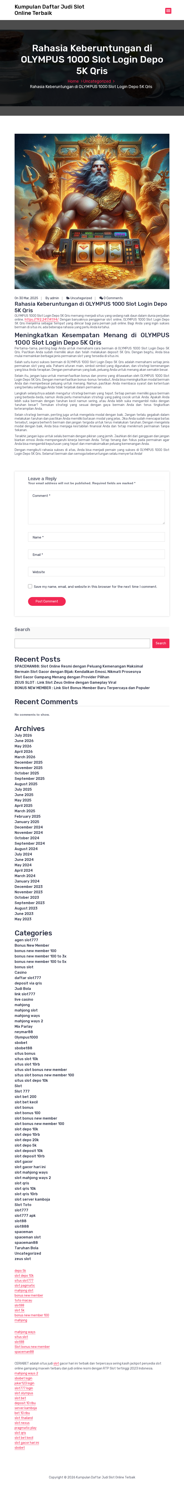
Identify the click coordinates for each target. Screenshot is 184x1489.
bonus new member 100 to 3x (40, 956)
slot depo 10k (26, 1129)
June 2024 (24, 860)
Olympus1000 (26, 1037)
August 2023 (26, 908)
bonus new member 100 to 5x (40, 961)
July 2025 (23, 789)
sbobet (21, 1043)
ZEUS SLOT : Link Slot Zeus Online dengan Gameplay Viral (65, 682)
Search (22, 629)
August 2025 (26, 784)
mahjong (22, 1005)
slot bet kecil (26, 1102)
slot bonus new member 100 (39, 1124)
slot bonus (24, 1107)
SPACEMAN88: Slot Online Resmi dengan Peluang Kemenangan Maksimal (79, 666)
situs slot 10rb (27, 1064)
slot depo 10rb (27, 1134)
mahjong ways (27, 1016)
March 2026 (25, 757)
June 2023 (24, 914)
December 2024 (29, 827)
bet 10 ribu (22, 1413)
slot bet (20, 1398)
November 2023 (29, 892)
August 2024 (26, 849)
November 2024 (29, 832)
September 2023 (30, 903)
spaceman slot (28, 1237)
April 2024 (24, 870)
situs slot (21, 1337)
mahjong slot (26, 1010)
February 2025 (28, 816)
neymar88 (24, 1032)
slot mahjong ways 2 (33, 1178)
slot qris (22, 1183)
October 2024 (27, 838)
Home (73, 81)
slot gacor (24, 1161)
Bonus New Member (32, 945)
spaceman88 (26, 1242)
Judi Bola (23, 989)
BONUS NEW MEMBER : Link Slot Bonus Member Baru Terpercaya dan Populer (82, 688)
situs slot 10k (26, 1059)
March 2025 (25, 811)
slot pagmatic (25, 1286)
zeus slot (23, 1259)
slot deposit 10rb (30, 1156)
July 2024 (23, 854)
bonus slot (24, 967)
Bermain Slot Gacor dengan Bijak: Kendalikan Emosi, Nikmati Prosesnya (78, 672)
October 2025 (27, 773)
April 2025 (24, 805)
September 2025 (30, 778)
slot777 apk (25, 1215)
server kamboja (26, 1408)
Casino (21, 972)
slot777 (21, 1210)
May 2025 (23, 800)
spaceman (24, 1232)
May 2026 (23, 746)
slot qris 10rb (26, 1194)
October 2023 (27, 897)
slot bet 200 (25, 1097)
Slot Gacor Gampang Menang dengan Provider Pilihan (62, 677)
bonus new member (29, 1295)
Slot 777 (22, 1091)
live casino (24, 999)
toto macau (23, 1300)
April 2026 (24, 751)
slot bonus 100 (27, 1113)
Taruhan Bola (26, 1248)
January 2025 (27, 822)
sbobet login (23, 1378)
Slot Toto (23, 1205)
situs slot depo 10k (31, 1080)
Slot (18, 1086)
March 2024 (25, 876)
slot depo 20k (27, 1140)
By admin (52, 298)
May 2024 (23, 865)
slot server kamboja (32, 1199)
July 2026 (23, 735)
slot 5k (19, 1310)
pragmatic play (26, 1428)
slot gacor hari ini (30, 1167)
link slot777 (25, 994)
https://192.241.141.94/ (42, 319)
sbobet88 (23, 1048)
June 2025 (24, 795)
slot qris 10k (25, 1188)
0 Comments (113, 298)
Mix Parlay (24, 1026)
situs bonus (25, 1053)
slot (56, 1363)
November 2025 (29, 768)
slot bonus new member (36, 1118)
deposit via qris (28, 983)
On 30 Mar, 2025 (26, 298)
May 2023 (23, 919)
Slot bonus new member (32, 1347)
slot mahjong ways (31, 1172)
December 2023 (29, 887)
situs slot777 (24, 1281)
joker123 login (24, 1383)
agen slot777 (26, 940)
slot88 (20, 1221)
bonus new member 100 (35, 951)
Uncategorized (97, 81)
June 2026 (24, 741)
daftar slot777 (28, 978)
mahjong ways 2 (29, 1021)
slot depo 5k (26, 1145)
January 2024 (27, 881)
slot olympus (24, 1393)
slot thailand (24, 1418)
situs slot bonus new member (41, 1070)
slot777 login (24, 1388)
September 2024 (30, 843)
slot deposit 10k (29, 1151)
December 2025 (29, 762)
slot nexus (22, 1423)
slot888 (22, 1226)
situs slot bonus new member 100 (44, 1075)
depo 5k (20, 1271)
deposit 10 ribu (25, 1403)
